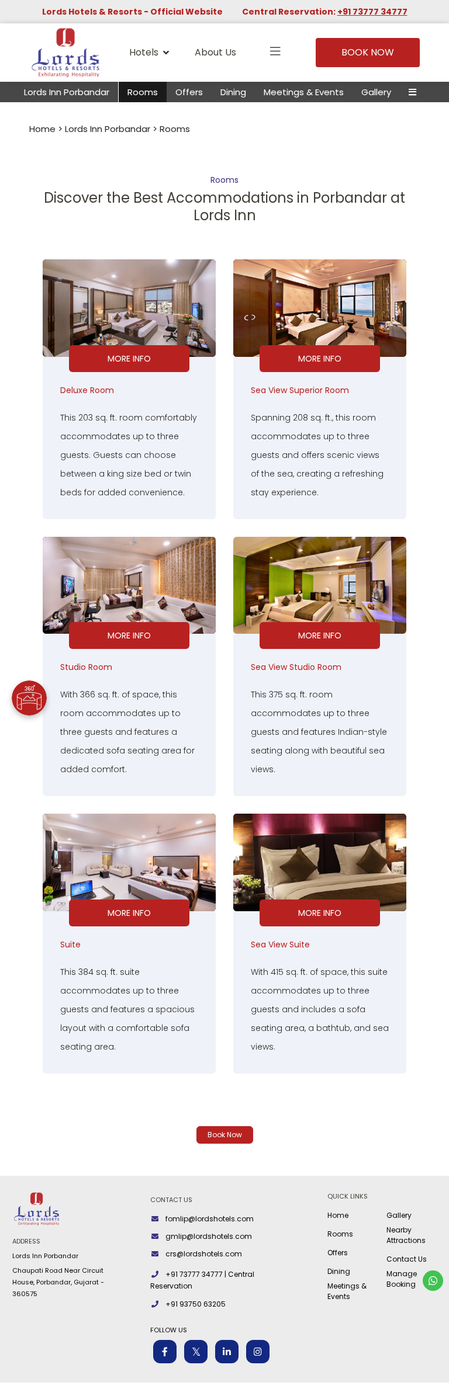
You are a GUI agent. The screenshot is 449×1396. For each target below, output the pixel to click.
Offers (189, 92)
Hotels (143, 52)
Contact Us (406, 1259)
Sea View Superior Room (300, 390)
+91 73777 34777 (372, 12)
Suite (70, 944)
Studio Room (86, 667)
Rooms (142, 92)
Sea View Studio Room (296, 667)
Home (42, 129)
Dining (233, 92)
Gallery (376, 92)
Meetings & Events (304, 92)
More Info (129, 358)
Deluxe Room (87, 390)
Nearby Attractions (406, 1235)
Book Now (367, 52)
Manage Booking (401, 1279)
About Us (215, 52)
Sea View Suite (280, 944)
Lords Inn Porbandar (66, 92)
